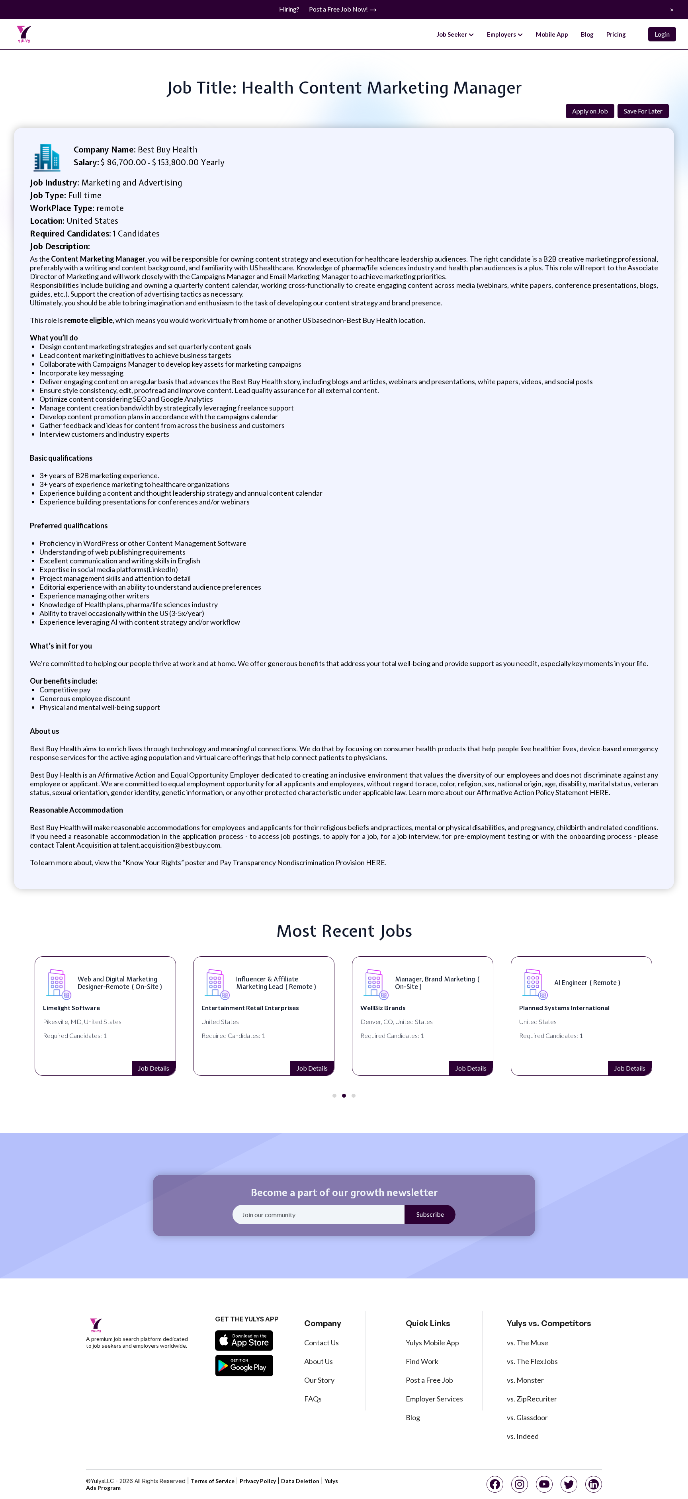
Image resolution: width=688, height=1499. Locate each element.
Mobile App (552, 34)
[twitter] (569, 1484)
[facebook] (495, 1484)
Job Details (153, 1068)
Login (662, 34)
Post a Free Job (429, 1380)
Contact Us (321, 1342)
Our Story (319, 1380)
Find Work (422, 1361)
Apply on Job (590, 111)
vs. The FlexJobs (532, 1361)
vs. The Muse (527, 1342)
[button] (334, 1096)
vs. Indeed (523, 1436)
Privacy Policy (258, 1481)
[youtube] (544, 1484)
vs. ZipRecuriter (532, 1398)
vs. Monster (525, 1380)
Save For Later (643, 111)
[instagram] (519, 1484)
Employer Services (434, 1398)
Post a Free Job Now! (339, 9)
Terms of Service (213, 1481)
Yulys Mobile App (432, 1342)
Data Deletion (300, 1481)
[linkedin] (593, 1484)
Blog (587, 34)
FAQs (313, 1398)
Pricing (616, 34)
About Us (318, 1361)
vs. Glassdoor (527, 1417)
